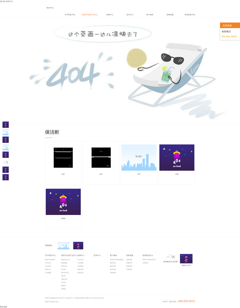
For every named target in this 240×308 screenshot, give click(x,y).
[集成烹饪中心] (5, 125)
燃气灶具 (64, 266)
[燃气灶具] (5, 140)
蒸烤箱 (63, 289)
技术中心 (97, 255)
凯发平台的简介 (50, 259)
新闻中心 (81, 255)
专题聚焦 (81, 266)
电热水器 (64, 279)
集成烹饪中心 (65, 259)
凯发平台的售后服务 (117, 259)
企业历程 (48, 266)
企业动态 (81, 259)
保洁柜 (63, 269)
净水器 (63, 282)
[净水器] (5, 177)
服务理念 (113, 263)
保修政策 (113, 272)
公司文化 (48, 263)
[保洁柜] (5, 147)
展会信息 (81, 269)
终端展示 (129, 269)
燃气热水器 (65, 272)
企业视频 (48, 272)
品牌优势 (129, 259)
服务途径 (113, 269)
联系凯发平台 (147, 255)
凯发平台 (50, 7)
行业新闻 (81, 263)
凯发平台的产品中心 (69, 255)
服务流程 (113, 266)
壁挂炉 (63, 276)
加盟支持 (129, 263)
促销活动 (81, 272)
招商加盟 (129, 255)
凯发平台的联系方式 (149, 259)
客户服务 (113, 255)
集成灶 (63, 285)
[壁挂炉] (5, 162)
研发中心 (48, 269)
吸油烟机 (64, 263)
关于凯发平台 (50, 255)
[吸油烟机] (5, 132)
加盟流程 (129, 266)
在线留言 (145, 263)
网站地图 (3, 306)
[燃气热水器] (5, 155)
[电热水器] (5, 170)
